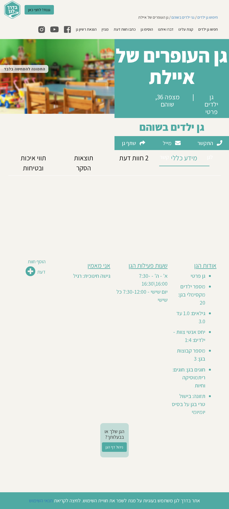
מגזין (105, 29)
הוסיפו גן (147, 29)
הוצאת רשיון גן (86, 29)
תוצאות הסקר (83, 162)
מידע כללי (184, 157)
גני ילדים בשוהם (182, 17)
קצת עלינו (185, 29)
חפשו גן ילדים (208, 29)
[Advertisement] (114, 215)
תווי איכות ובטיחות (33, 162)
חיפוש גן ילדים (207, 17)
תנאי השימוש (41, 500)
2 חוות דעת (134, 157)
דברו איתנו (165, 29)
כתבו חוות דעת (125, 29)
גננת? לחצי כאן (39, 9)
